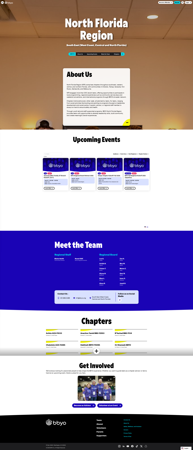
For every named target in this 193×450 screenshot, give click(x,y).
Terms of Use (127, 436)
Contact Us (127, 420)
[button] (2, 2)
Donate (177, 2)
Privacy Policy (128, 433)
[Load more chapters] (96, 351)
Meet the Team (105, 54)
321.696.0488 (65, 298)
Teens (99, 420)
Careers (126, 430)
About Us (80, 54)
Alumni (99, 424)
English (186, 448)
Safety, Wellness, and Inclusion (132, 426)
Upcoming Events (92, 54)
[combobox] (186, 448)
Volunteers (101, 428)
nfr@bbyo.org (81, 298)
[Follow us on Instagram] (119, 300)
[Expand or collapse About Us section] (126, 122)
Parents (99, 432)
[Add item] (123, 54)
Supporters (101, 435)
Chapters (116, 54)
